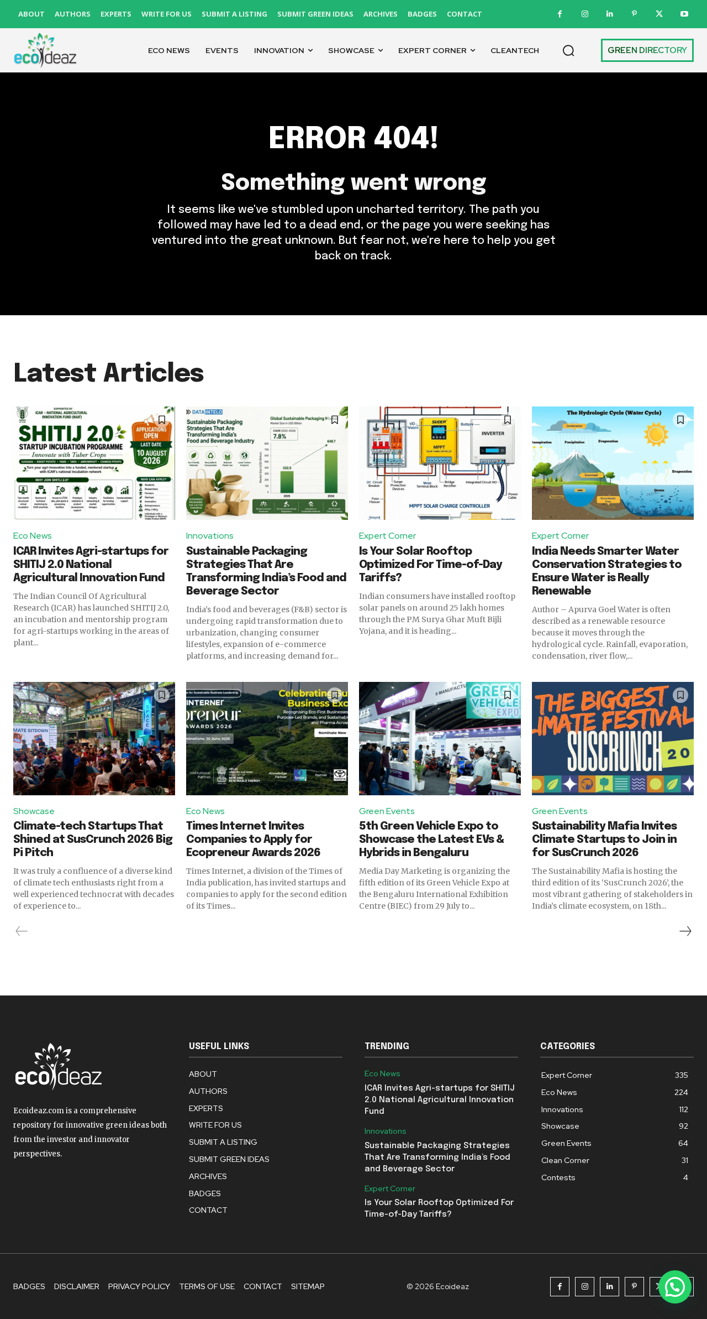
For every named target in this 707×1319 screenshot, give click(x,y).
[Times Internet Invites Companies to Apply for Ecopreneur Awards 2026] (267, 738)
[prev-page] (21, 931)
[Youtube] (684, 14)
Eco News (32, 535)
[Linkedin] (609, 14)
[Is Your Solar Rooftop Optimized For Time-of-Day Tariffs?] (440, 463)
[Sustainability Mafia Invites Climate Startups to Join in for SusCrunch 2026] (613, 738)
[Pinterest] (634, 14)
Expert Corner (387, 535)
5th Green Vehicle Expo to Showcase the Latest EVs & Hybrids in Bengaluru (431, 840)
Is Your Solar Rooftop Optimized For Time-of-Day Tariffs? (430, 565)
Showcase (34, 811)
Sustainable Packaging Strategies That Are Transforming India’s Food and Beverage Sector (437, 1157)
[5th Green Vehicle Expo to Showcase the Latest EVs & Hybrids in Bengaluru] (440, 738)
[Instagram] (584, 14)
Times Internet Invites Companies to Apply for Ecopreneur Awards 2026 (253, 840)
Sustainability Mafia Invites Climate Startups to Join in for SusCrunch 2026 (604, 840)
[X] (659, 14)
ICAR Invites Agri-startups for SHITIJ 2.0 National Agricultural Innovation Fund (90, 565)
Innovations (210, 535)
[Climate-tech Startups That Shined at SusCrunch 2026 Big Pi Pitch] (94, 738)
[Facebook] (559, 14)
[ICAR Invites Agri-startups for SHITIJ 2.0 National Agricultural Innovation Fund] (94, 463)
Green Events (387, 811)
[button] (568, 50)
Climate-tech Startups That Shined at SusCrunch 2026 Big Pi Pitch (92, 840)
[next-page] (685, 931)
